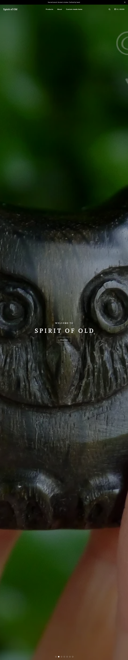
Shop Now (64, 340)
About (59, 9)
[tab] (56, 656)
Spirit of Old (10, 9)
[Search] (109, 9)
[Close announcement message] (124, 2)
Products (49, 9)
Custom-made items (74, 9)
